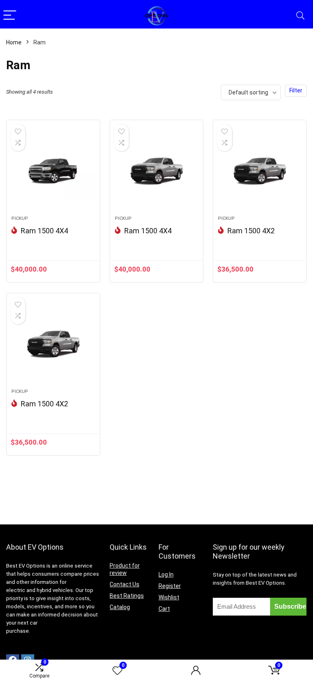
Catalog (120, 607)
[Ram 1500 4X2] (260, 171)
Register (170, 586)
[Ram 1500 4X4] (53, 171)
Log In (166, 574)
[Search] (300, 15)
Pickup (19, 218)
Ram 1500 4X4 (44, 230)
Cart (164, 608)
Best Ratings (127, 595)
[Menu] (10, 15)
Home (14, 42)
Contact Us (124, 584)
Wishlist (169, 597)
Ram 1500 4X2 (251, 230)
